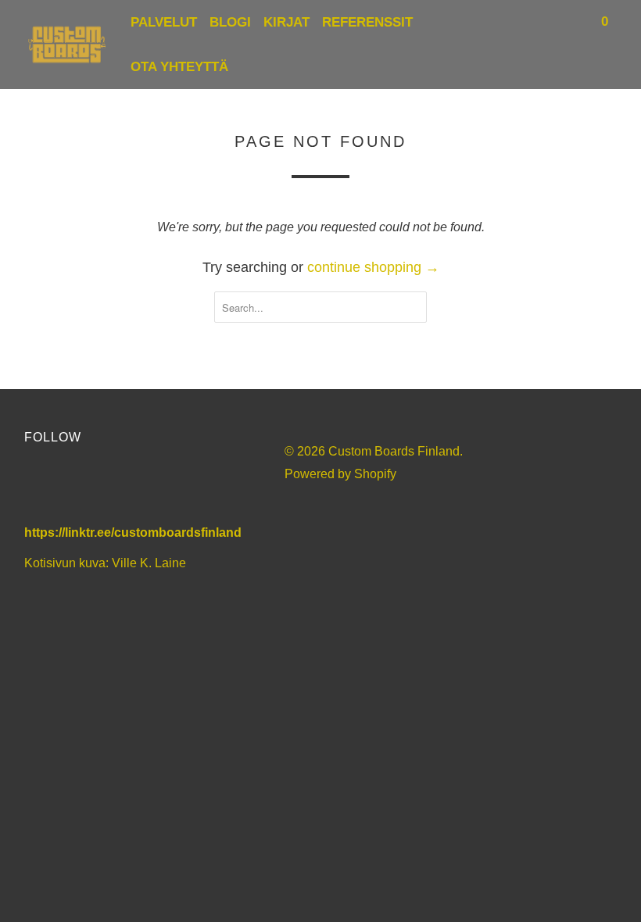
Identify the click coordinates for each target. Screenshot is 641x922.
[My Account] (550, 22)
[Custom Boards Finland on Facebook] (40, 488)
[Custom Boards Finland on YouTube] (84, 488)
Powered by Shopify (340, 474)
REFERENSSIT (367, 22)
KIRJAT (286, 22)
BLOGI (230, 22)
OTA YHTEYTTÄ (179, 66)
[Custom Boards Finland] (67, 44)
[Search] (572, 22)
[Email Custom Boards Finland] (172, 488)
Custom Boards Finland (394, 451)
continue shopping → (373, 267)
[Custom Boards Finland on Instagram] (128, 488)
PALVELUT (164, 22)
